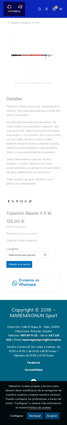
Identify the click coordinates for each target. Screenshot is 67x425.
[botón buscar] (39, 9)
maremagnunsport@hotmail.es (41, 339)
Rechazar (35, 415)
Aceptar (52, 415)
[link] (14, 9)
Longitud (12, 249)
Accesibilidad (33, 369)
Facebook (33, 362)
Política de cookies (40, 407)
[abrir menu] (61, 9)
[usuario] (46, 9)
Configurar (16, 415)
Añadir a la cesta (19, 264)
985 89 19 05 (29, 335)
